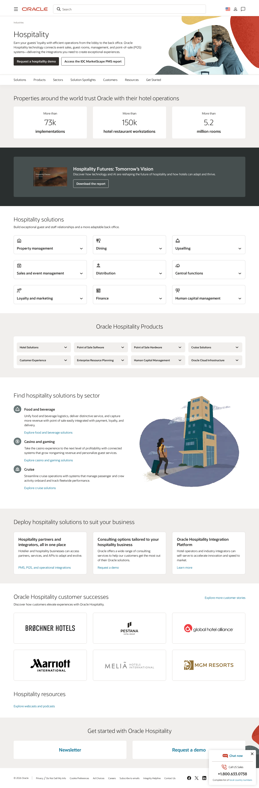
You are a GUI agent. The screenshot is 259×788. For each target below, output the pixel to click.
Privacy (39, 778)
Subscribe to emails (130, 778)
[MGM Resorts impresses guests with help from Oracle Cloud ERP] (208, 665)
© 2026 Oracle (21, 777)
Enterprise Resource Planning (95, 360)
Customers (110, 80)
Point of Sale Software (90, 347)
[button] (16, 9)
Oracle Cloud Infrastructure (207, 360)
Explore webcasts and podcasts (34, 706)
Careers (112, 778)
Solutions (20, 80)
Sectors (58, 80)
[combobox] (129, 9)
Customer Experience (33, 360)
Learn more (184, 567)
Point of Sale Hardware (148, 347)
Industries (19, 22)
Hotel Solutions (29, 347)
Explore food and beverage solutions (48, 432)
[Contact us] (243, 9)
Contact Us (170, 778)
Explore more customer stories (225, 598)
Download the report (90, 184)
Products (40, 80)
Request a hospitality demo (36, 61)
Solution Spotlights (83, 80)
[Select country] (228, 9)
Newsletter (70, 750)
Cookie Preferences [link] (79, 778)
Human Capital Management (152, 360)
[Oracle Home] (35, 9)
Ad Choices (98, 778)
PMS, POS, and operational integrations (44, 567)
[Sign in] (235, 9)
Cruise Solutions (201, 347)
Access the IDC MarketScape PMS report (93, 61)
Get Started (153, 80)
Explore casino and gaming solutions (48, 460)
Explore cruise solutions (40, 488)
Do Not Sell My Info (56, 778)
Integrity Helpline (152, 778)
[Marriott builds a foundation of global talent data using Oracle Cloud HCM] (50, 665)
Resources (132, 80)
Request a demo (108, 567)
